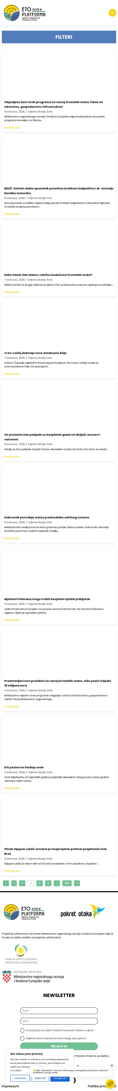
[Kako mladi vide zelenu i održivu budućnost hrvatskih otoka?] (59, 246)
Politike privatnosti (102, 1086)
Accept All (60, 1078)
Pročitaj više (11, 127)
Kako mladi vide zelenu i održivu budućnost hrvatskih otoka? (48, 275)
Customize (20, 1078)
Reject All (40, 1078)
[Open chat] (110, 1084)
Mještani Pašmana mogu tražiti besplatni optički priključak (47, 599)
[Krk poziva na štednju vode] (59, 739)
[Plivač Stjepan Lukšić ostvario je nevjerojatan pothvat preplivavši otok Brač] (59, 821)
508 (67, 883)
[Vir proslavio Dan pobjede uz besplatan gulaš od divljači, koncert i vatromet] (59, 406)
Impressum (10, 1086)
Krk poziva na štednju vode (24, 767)
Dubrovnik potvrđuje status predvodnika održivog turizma (46, 517)
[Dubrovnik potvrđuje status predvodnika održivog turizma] (59, 489)
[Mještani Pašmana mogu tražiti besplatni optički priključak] (59, 571)
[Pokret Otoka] (24, 13)
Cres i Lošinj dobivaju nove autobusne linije (35, 353)
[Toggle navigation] (112, 13)
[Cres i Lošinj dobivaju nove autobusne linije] (59, 325)
